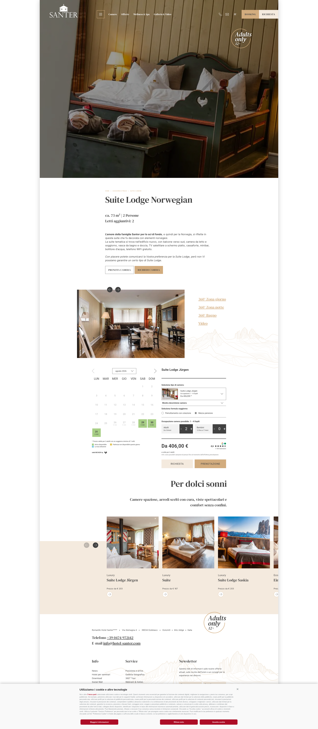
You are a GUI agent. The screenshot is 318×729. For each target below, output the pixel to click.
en (235, 22)
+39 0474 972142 (120, 637)
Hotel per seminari (101, 674)
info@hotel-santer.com (121, 643)
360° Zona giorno (212, 299)
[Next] (118, 289)
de (235, 18)
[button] (237, 689)
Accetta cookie (218, 722)
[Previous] (110, 289)
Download (97, 678)
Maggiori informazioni (99, 722)
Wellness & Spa (141, 14)
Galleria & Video (162, 14)
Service (131, 661)
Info (95, 661)
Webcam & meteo (134, 682)
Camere (112, 14)
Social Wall (97, 682)
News (95, 671)
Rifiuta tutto (179, 722)
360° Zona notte (211, 307)
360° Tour (130, 678)
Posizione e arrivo (134, 671)
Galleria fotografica (134, 674)
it (235, 14)
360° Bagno (207, 315)
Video (203, 323)
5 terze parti (92, 694)
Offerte (125, 14)
